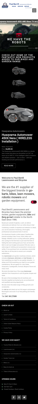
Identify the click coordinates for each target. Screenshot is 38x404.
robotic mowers (11, 197)
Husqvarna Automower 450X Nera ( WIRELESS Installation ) (17, 138)
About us (6, 310)
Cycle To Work (8, 315)
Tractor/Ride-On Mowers (12, 345)
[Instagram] (19, 397)
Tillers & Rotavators (10, 371)
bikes (12, 194)
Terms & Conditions (10, 319)
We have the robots (19, 40)
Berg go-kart (7, 217)
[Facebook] (13, 397)
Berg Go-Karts (9, 367)
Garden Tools (9, 358)
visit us (6, 289)
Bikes (6, 363)
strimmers (18, 258)
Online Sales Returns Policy (12, 323)
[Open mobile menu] (34, 10)
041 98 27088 (11, 296)
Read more (8, 166)
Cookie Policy (8, 328)
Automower (27, 271)
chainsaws (10, 258)
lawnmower (8, 256)
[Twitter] (24, 397)
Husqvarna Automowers (12, 354)
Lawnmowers (9, 349)
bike (29, 214)
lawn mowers (25, 194)
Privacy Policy (8, 332)
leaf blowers (28, 258)
